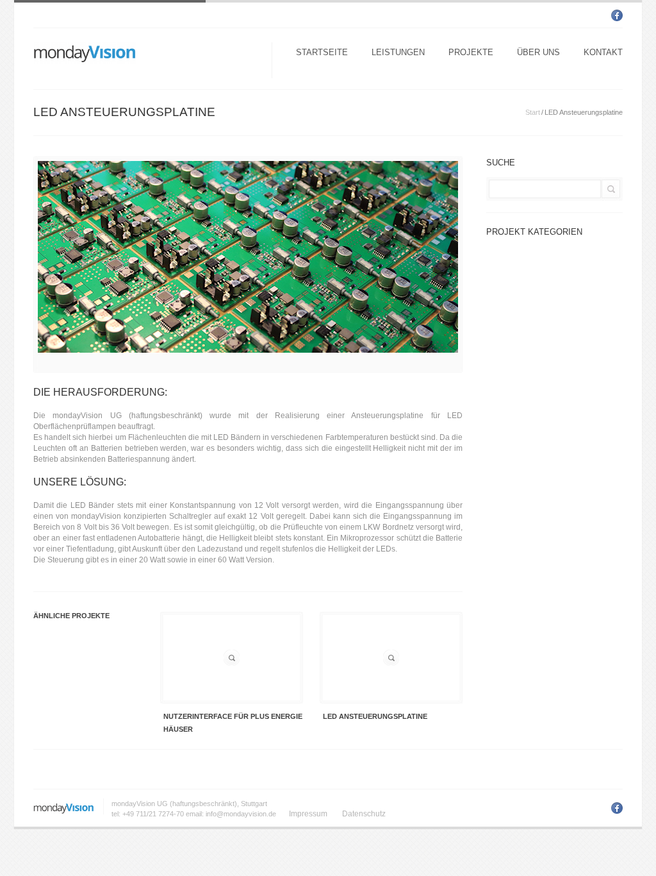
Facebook (617, 15)
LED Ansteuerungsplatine (375, 716)
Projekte (470, 52)
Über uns (538, 52)
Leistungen (398, 52)
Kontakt (603, 52)
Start (532, 112)
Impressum (308, 813)
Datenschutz (364, 813)
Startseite (322, 52)
